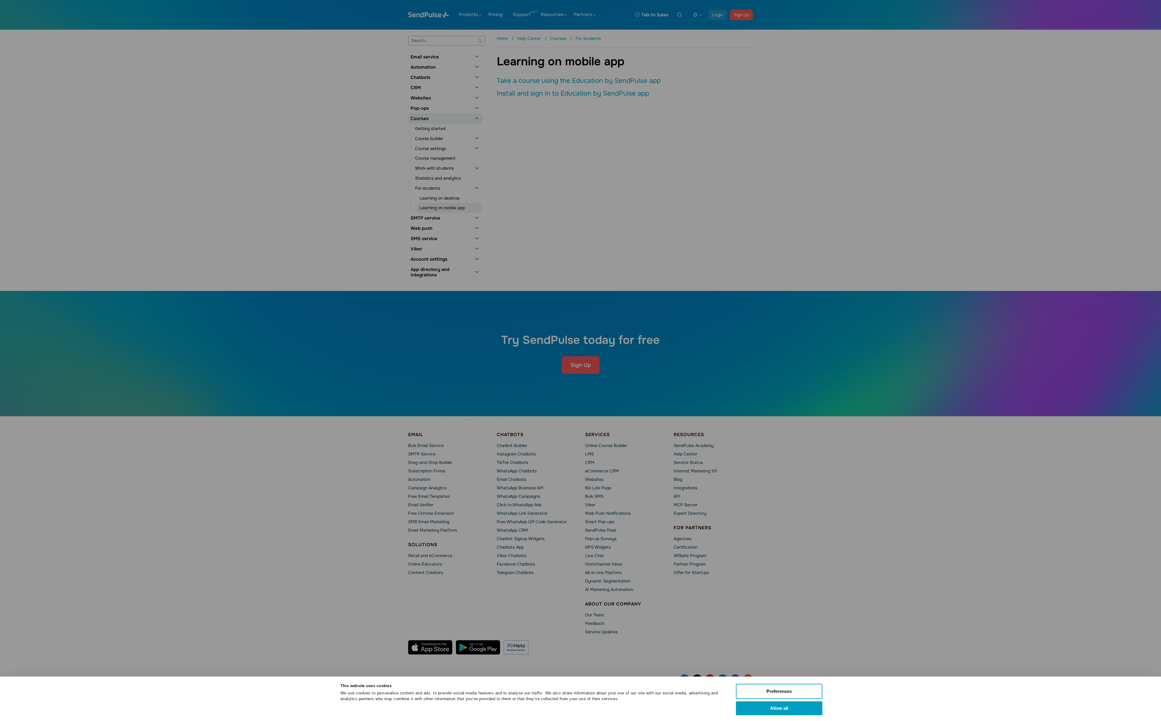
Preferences (779, 691)
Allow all (779, 708)
